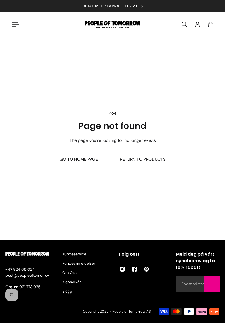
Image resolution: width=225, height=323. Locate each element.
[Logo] (112, 24)
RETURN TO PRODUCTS (142, 159)
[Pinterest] (146, 269)
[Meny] (14, 24)
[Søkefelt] (184, 24)
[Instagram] (122, 269)
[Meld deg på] (212, 284)
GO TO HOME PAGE (79, 159)
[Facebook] (134, 269)
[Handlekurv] (210, 24)
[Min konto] (197, 24)
